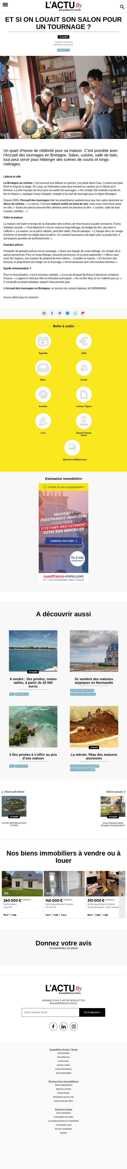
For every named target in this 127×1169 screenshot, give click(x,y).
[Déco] (43, 368)
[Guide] (84, 368)
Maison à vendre (63, 1089)
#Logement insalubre (83, 770)
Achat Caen (63, 1061)
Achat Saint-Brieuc (63, 1069)
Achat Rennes (63, 1057)
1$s (53, 1026)
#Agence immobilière (82, 690)
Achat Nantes (64, 1053)
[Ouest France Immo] (84, 421)
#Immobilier (63, 50)
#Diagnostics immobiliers (85, 766)
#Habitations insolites (83, 694)
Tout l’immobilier (63, 1113)
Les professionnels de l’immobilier (63, 1121)
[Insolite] (43, 394)
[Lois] (43, 421)
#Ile (12, 694)
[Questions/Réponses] (72, 448)
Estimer (63, 1133)
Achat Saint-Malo (63, 1073)
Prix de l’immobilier (63, 1129)
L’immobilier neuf (63, 1125)
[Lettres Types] (84, 394)
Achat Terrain (63, 1093)
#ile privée (21, 766)
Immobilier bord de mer (63, 1097)
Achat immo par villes (63, 1101)
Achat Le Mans (63, 1065)
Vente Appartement (63, 1085)
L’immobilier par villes (63, 1117)
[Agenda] (43, 341)
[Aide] (84, 341)
